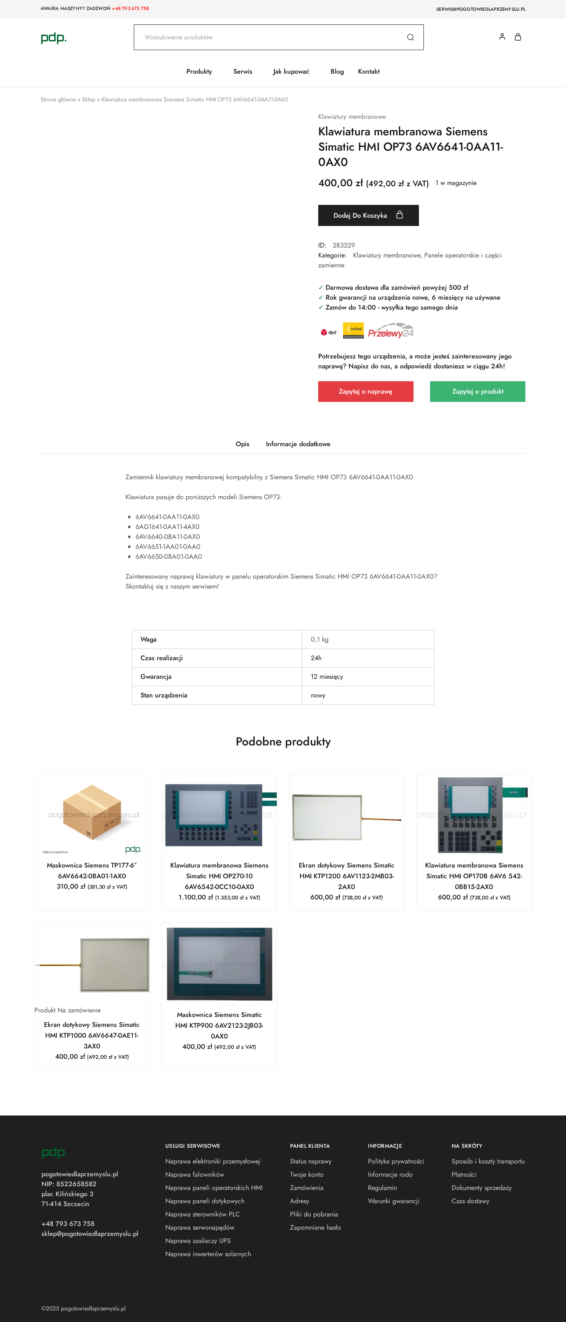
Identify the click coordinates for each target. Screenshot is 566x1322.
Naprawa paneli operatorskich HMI (214, 1187)
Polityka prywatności (396, 1161)
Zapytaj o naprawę (365, 391)
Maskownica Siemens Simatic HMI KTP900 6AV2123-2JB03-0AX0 (219, 1025)
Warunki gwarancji (393, 1201)
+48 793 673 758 (130, 8)
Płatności (464, 1174)
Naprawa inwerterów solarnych (208, 1254)
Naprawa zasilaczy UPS (198, 1240)
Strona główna (58, 99)
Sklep (88, 99)
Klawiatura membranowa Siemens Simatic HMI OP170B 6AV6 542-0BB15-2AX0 (474, 876)
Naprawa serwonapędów (200, 1227)
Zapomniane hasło (315, 1227)
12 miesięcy (327, 676)
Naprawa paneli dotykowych (204, 1201)
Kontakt (369, 71)
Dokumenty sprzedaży (482, 1187)
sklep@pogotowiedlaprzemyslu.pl (89, 1233)
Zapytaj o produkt (477, 391)
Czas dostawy (470, 1201)
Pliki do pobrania (314, 1214)
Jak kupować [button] (291, 71)
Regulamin (382, 1187)
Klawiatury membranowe (352, 116)
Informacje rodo (390, 1174)
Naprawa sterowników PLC (202, 1214)
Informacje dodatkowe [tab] (298, 444)
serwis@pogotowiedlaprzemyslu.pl (480, 9)
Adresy (299, 1201)
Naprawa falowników (194, 1174)
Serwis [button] (242, 71)
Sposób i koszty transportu (488, 1161)
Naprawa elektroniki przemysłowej (212, 1161)
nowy (318, 695)
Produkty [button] (199, 71)
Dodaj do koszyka (361, 215)
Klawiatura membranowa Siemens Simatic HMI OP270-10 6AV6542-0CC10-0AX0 (219, 876)
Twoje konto (307, 1174)
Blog (337, 71)
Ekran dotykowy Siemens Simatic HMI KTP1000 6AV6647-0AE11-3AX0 (92, 1035)
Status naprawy (310, 1161)
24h (316, 658)
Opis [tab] (242, 444)
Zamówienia (307, 1187)
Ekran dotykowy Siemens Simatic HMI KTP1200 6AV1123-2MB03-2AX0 (346, 876)
